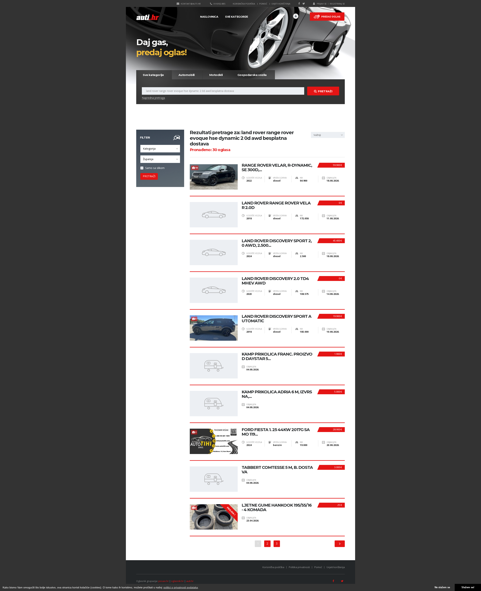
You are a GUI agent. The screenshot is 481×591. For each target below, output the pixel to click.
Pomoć (263, 3)
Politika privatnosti (299, 567)
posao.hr (163, 581)
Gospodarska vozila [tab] (252, 75)
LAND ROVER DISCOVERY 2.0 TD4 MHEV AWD (275, 280)
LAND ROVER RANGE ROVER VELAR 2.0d (276, 205)
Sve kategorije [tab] (153, 75)
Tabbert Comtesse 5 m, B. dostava (277, 469)
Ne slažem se (442, 587)
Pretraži (325, 91)
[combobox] (160, 148)
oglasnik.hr (177, 581)
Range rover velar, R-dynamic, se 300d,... (277, 167)
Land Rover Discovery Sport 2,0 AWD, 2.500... (277, 243)
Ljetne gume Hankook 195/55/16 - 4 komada (277, 507)
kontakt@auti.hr (191, 3)
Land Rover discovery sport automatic (276, 318)
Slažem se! (467, 587)
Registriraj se (337, 3)
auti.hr (190, 581)
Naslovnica (209, 16)
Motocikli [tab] (215, 75)
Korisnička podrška (244, 3)
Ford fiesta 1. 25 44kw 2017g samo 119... (276, 432)
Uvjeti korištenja (281, 3)
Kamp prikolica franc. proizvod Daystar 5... (277, 356)
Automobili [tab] (186, 75)
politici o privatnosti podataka (180, 587)
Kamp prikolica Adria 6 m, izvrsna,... (277, 394)
